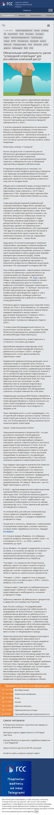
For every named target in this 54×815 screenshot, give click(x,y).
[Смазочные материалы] (33, 694)
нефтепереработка (24, 30)
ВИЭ (26, 48)
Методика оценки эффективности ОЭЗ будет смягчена (24, 733)
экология (37, 44)
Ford (30, 44)
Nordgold (34, 41)
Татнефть (40, 34)
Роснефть (29, 34)
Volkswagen (17, 48)
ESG (31, 48)
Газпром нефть (19, 44)
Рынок (22, 15)
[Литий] (33, 702)
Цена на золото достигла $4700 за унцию (22, 748)
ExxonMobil (13, 34)
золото (43, 41)
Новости (27, 10)
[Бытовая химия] (33, 690)
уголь (45, 44)
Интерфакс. (8, 531)
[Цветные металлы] (33, 706)
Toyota (6, 41)
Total (35, 277)
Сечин (37, 30)
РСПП (13, 41)
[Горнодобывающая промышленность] (33, 714)
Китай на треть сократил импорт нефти (21, 753)
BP (5, 34)
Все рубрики (8, 15)
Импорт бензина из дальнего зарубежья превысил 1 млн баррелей (26, 741)
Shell (21, 34)
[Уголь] (33, 698)
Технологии (35, 15)
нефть (6, 37)
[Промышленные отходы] (33, 710)
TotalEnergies (37, 37)
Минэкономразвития (20, 37)
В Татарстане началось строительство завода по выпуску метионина (25, 726)
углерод (44, 30)
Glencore (7, 44)
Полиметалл (23, 41)
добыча (7, 48)
